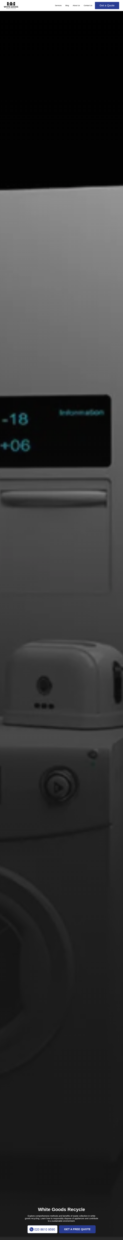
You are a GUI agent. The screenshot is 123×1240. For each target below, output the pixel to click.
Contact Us (88, 5)
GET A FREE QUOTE (77, 1229)
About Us (76, 5)
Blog (67, 5)
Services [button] (58, 5)
